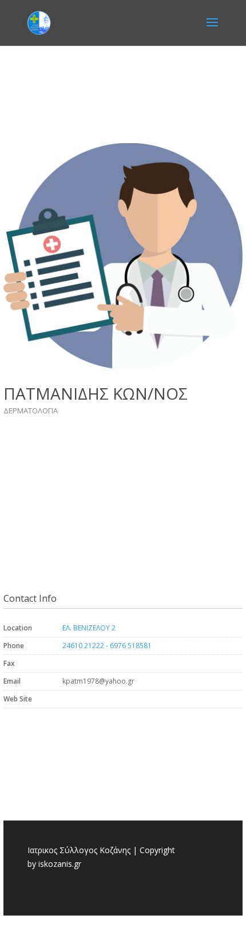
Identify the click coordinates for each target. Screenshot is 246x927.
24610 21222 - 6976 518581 (107, 645)
